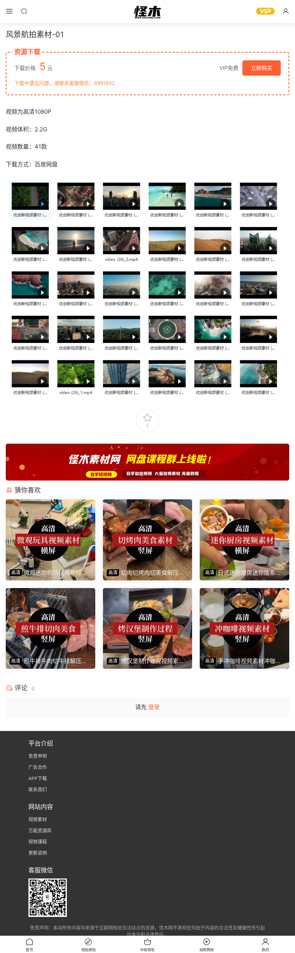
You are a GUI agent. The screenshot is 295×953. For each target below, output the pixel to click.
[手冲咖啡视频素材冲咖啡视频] (244, 621)
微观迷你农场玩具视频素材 (48, 573)
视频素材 (37, 819)
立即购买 (261, 68)
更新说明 (37, 853)
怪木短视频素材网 (147, 11)
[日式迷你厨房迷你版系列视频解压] (244, 532)
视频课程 (37, 842)
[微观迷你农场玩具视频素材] (50, 532)
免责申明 (37, 756)
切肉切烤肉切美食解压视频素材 (145, 573)
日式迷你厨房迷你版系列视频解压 (242, 573)
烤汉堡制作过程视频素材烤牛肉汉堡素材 (145, 661)
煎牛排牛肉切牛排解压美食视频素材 (48, 661)
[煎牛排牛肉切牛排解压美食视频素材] (50, 621)
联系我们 (37, 789)
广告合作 (37, 767)
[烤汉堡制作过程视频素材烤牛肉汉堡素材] (147, 621)
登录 (154, 707)
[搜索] (23, 10)
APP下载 (37, 778)
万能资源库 (39, 831)
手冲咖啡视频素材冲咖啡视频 (242, 661)
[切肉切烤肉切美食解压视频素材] (147, 532)
